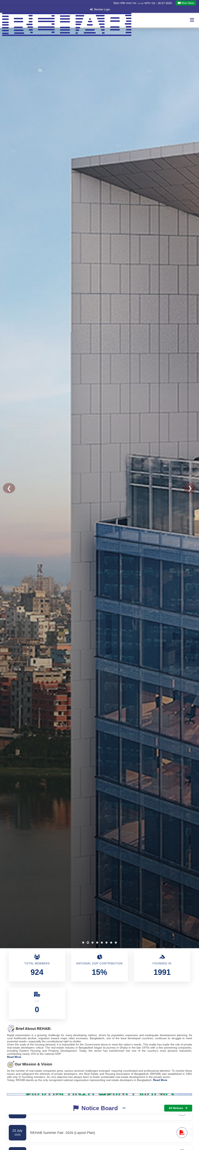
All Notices (176, 1108)
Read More (14, 1056)
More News (187, 3)
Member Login (102, 9)
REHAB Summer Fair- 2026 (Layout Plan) (146, 3)
